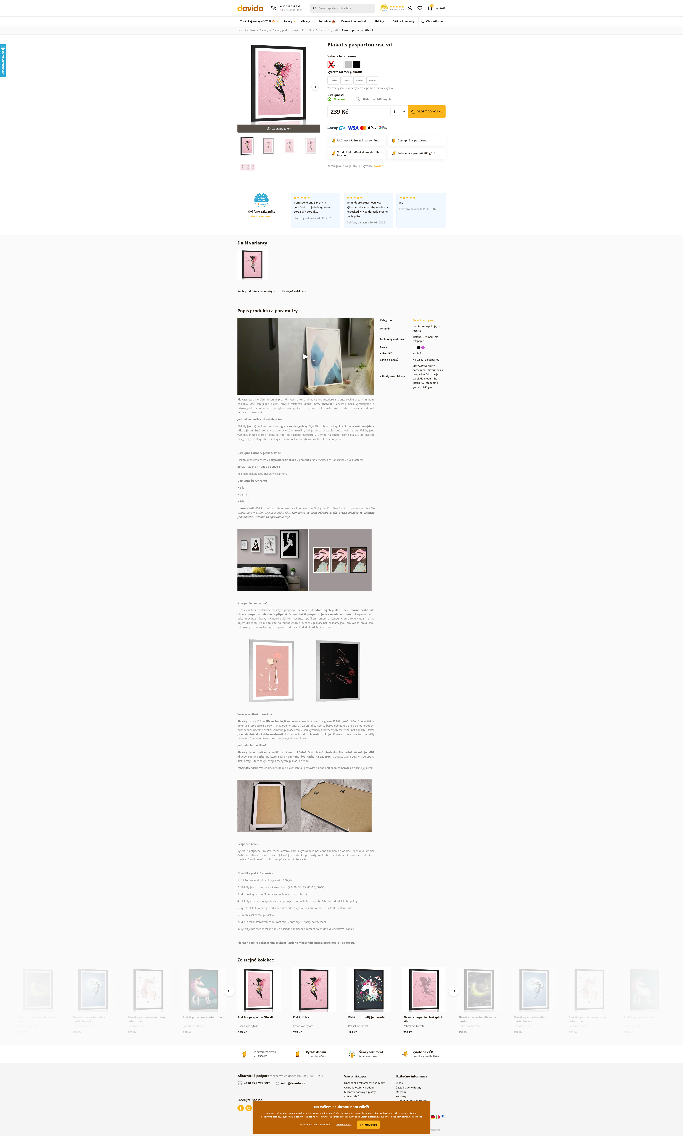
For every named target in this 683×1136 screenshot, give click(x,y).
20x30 (333, 80)
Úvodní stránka (246, 30)
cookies (276, 1116)
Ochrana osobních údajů (359, 1087)
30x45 (346, 80)
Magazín (401, 1092)
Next (315, 87)
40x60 (359, 80)
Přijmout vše (368, 1124)
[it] (438, 1117)
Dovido (378, 166)
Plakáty (264, 30)
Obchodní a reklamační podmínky (364, 1083)
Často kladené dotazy (408, 1087)
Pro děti (307, 30)
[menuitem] (259, 21)
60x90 (372, 80)
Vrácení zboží (352, 1096)
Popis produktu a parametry (254, 291)
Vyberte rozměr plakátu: (345, 72)
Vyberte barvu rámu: (342, 56)
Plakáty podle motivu (285, 30)
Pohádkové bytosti (327, 30)
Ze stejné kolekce (292, 291)
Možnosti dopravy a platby (360, 1092)
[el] (443, 1117)
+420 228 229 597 (256, 1083)
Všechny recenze (260, 216)
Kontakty (401, 1096)
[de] (433, 1117)
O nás (399, 1083)
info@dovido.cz (292, 1083)
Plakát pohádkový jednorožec (203, 1017)
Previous (229, 991)
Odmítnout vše (343, 1124)
